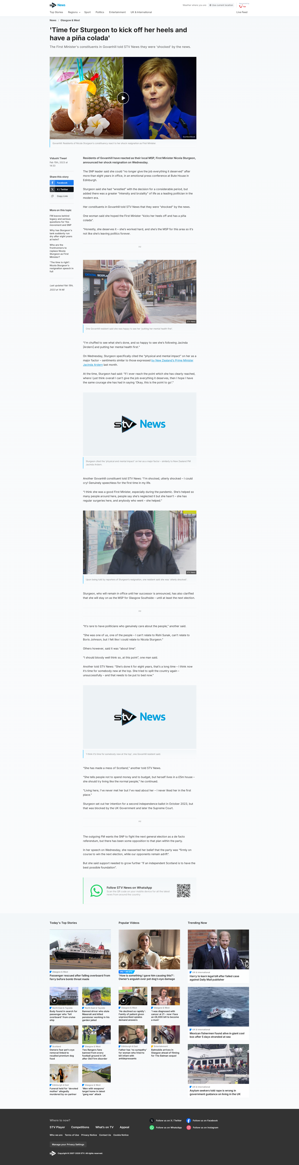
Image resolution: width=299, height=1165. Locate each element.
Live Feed (241, 12)
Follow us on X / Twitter (169, 1120)
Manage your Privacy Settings (68, 1144)
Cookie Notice (120, 1135)
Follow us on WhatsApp (169, 1127)
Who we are (56, 1135)
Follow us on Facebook (205, 1120)
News (53, 20)
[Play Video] (123, 98)
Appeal (124, 1127)
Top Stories (56, 12)
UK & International (141, 12)
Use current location (222, 5)
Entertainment (117, 12)
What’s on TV (104, 1127)
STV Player (57, 1127)
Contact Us (105, 1135)
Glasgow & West (70, 20)
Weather (187, 5)
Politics (100, 12)
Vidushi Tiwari (58, 158)
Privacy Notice (89, 1135)
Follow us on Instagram (205, 1127)
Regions (73, 12)
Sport (87, 12)
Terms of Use (72, 1135)
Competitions (80, 1127)
